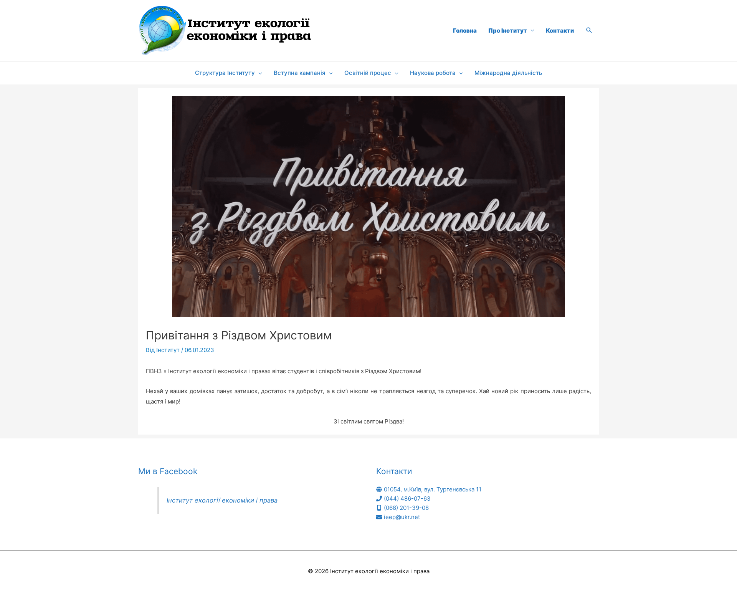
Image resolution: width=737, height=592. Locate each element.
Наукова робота (433, 72)
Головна (465, 30)
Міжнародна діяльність (508, 72)
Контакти (560, 30)
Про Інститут (507, 30)
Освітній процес (367, 72)
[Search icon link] (589, 30)
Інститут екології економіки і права (222, 500)
